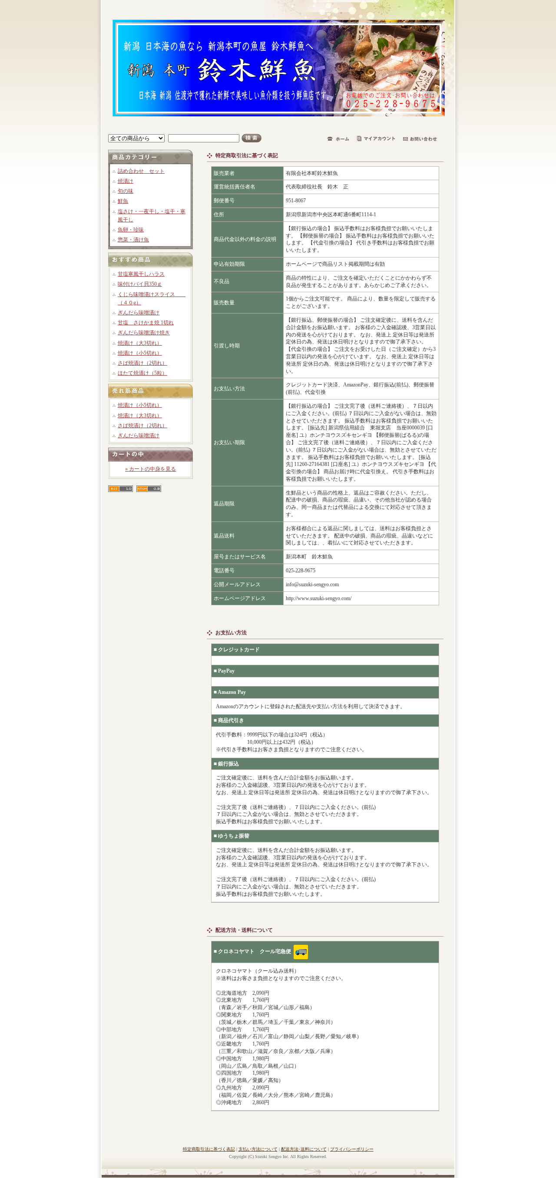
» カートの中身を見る (150, 469)
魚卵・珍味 (131, 230)
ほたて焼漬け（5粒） (142, 373)
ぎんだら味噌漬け (138, 313)
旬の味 (125, 191)
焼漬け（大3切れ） (140, 343)
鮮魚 (123, 201)
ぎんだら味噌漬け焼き (144, 333)
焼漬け (125, 181)
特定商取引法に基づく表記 (209, 1149)
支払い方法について (258, 1149)
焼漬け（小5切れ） (140, 353)
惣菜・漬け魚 (133, 240)
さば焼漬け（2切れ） (142, 363)
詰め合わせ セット (141, 171)
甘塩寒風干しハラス (141, 274)
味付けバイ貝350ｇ (140, 284)
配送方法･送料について (304, 1149)
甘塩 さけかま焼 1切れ (146, 323)
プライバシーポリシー (352, 1149)
